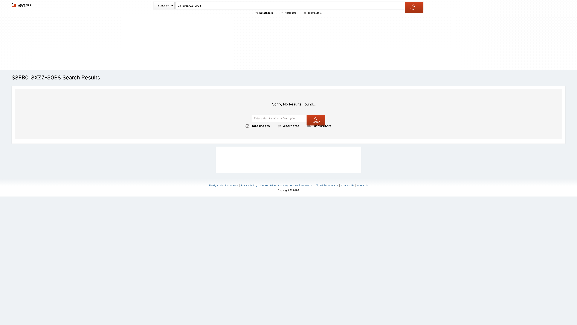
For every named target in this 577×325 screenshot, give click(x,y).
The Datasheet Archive (22, 5)
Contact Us (347, 185)
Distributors (314, 12)
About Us (362, 185)
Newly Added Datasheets (223, 185)
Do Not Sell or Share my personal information (286, 185)
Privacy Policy (249, 185)
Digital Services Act (327, 185)
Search (414, 9)
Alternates (290, 12)
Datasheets (266, 12)
